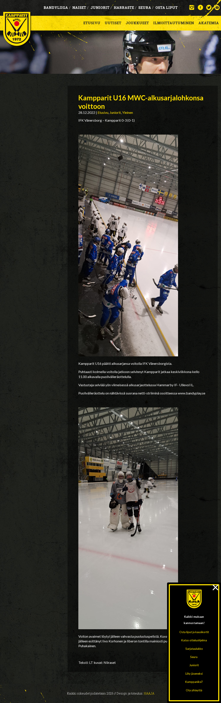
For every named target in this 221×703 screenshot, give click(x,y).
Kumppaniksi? (194, 682)
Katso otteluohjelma (194, 640)
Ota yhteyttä (194, 690)
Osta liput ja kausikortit (194, 632)
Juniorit (194, 665)
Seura (193, 657)
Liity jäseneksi (194, 673)
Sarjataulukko (194, 648)
